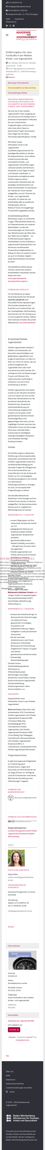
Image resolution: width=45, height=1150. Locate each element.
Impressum (32, 592)
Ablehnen (19, 588)
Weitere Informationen (17, 592)
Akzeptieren (7, 588)
